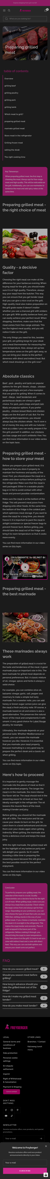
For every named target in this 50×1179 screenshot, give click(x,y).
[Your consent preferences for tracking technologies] (46, 1175)
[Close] (46, 1146)
